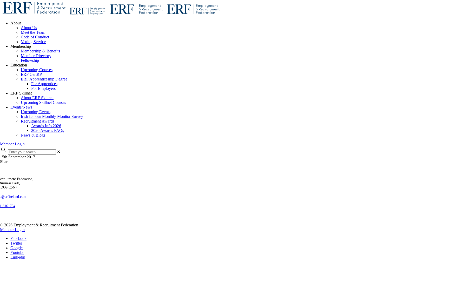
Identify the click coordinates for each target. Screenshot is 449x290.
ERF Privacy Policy (18, 216)
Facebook (18, 238)
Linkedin (17, 257)
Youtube (17, 252)
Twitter (16, 243)
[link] (58, 152)
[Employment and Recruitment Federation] (111, 14)
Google (16, 248)
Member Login (12, 144)
